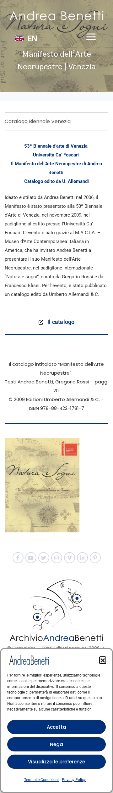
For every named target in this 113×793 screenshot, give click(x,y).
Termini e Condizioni (41, 780)
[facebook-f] (18, 557)
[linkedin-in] (82, 557)
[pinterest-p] (95, 557)
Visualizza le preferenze (56, 761)
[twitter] (43, 557)
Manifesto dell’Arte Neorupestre (48, 164)
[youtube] (30, 557)
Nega (56, 744)
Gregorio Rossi (77, 277)
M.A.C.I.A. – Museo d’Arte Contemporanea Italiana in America (52, 241)
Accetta (56, 727)
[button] (103, 660)
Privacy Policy (74, 780)
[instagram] (56, 557)
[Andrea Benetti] (56, 16)
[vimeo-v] (69, 557)
